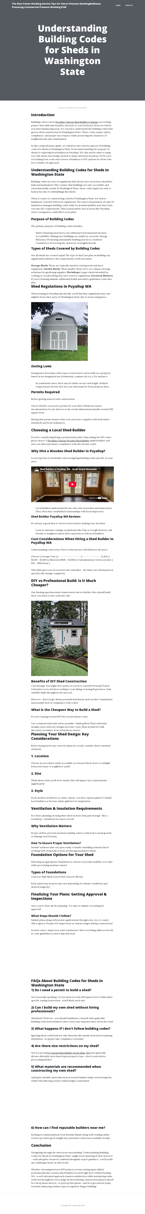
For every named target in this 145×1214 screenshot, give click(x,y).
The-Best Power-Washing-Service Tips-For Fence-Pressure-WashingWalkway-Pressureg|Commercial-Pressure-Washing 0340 (56, 5)
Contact (129, 5)
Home (118, 5)
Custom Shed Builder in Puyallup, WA (70, 1052)
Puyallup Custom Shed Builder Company (77, 122)
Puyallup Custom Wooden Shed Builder (68, 440)
